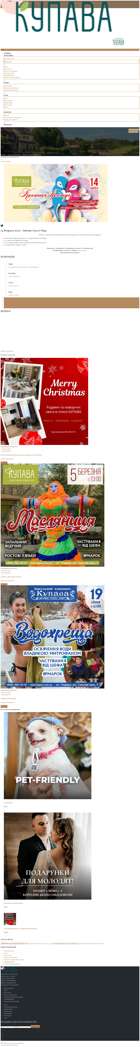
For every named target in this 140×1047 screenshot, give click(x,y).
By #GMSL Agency (12, 1043)
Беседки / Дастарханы (10, 71)
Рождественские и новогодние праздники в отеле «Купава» (21, 455)
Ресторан (6, 243)
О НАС (6, 95)
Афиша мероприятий (10, 120)
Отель (6, 67)
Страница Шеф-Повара (11, 90)
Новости (6, 115)
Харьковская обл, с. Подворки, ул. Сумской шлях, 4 (23, 267)
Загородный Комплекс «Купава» (9, 1045)
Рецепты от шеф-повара (46, 943)
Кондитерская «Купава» (11, 88)
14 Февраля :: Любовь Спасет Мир (32, 155)
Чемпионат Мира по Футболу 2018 (91, 943)
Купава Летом (8, 100)
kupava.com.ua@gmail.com (8, 980)
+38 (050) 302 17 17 (13, 286)
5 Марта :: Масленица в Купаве (11, 577)
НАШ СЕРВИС (8, 55)
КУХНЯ (6, 83)
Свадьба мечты (8, 1009)
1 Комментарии (6, 449)
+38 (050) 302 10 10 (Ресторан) (9, 974)
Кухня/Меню (8, 62)
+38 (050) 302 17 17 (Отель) (8, 976)
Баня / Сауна (8, 69)
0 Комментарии (6, 571)
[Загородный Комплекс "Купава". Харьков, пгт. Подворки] (62, 47)
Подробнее (4, 462)
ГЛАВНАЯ (7, 53)
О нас (5, 98)
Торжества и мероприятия (12, 78)
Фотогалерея (8, 105)
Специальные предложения (12, 117)
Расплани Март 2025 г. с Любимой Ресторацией (20, 929)
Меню (5, 1005)
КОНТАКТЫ (8, 125)
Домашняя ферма (9, 75)
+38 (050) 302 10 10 (13, 276)
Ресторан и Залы (9, 59)
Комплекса (26, 238)
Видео (6, 107)
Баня (5, 245)
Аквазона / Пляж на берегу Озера (14, 959)
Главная (3, 155)
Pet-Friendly (8, 803)
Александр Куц (6, 161)
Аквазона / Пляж (9, 73)
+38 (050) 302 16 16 (13, 295)
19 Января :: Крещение (8, 698)
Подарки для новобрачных (13, 903)
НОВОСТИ (7, 112)
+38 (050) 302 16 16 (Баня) (8, 978)
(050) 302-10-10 (82, 250)
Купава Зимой (8, 103)
